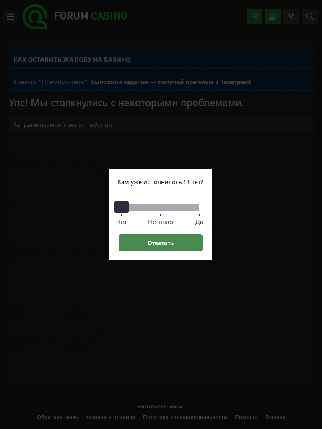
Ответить (161, 243)
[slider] (121, 207)
